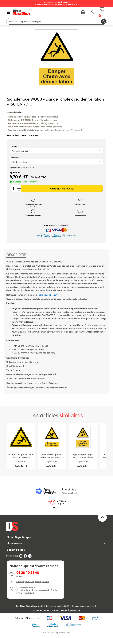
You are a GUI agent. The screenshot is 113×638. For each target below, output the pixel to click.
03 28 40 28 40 (27, 572)
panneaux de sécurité (49, 294)
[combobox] (56, 151)
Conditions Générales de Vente (29, 606)
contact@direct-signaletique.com (32, 581)
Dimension (15, 157)
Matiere (14, 146)
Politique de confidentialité (57, 606)
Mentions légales (59, 610)
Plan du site (75, 610)
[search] (104, 21)
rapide (61, 502)
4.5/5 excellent (69, 493)
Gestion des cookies (40, 610)
